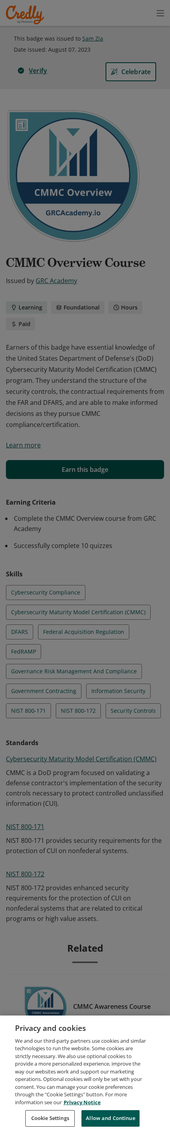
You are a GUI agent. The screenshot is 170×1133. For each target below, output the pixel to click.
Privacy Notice (82, 1102)
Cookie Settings (50, 1118)
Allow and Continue (110, 1118)
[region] (85, 1074)
